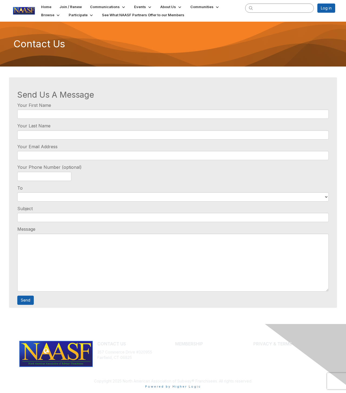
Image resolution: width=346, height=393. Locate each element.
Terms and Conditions (272, 357)
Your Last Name (34, 125)
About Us (261, 352)
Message (26, 229)
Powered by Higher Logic (173, 386)
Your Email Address (37, 146)
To (20, 188)
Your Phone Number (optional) (49, 167)
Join (179, 352)
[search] (251, 8)
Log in (326, 8)
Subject (25, 208)
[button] (108, 7)
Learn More (185, 357)
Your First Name (34, 105)
